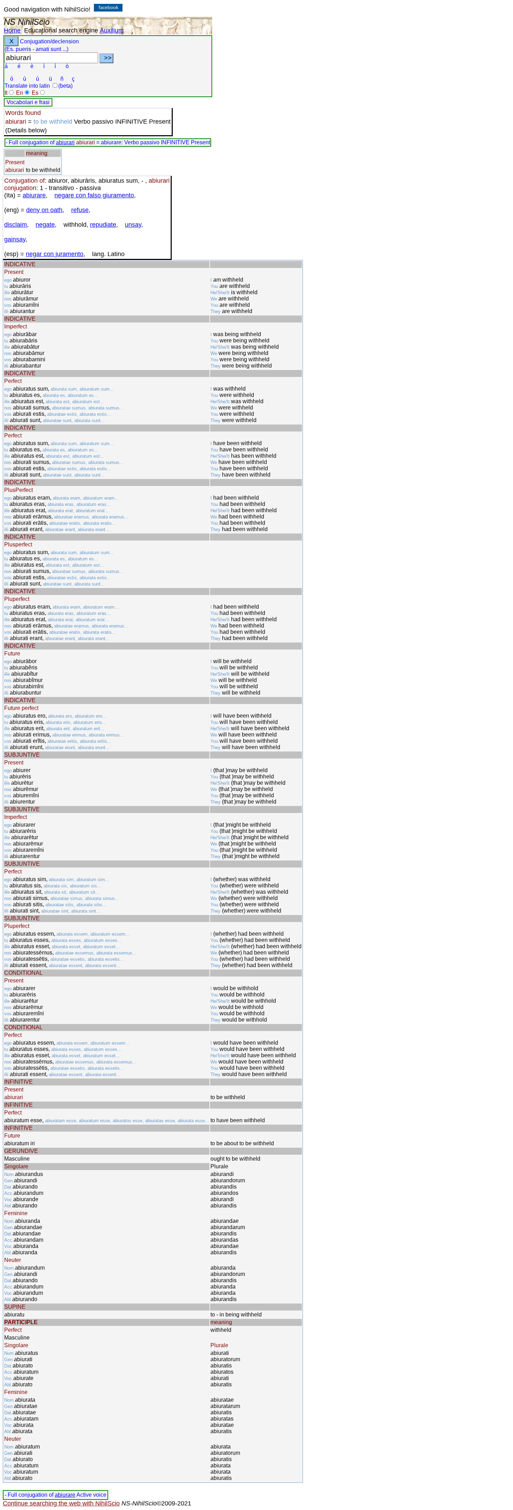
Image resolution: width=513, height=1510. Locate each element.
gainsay (14, 239)
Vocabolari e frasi (28, 102)
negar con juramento (54, 254)
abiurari (65, 142)
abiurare (34, 195)
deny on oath (44, 209)
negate (45, 224)
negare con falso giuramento (94, 195)
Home (12, 30)
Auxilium (112, 30)
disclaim (15, 224)
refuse (80, 209)
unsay (133, 224)
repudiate (103, 224)
